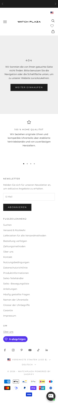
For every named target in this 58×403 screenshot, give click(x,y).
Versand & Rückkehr (14, 230)
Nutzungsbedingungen (16, 262)
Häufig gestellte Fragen (16, 294)
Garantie (8, 310)
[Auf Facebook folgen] (4, 350)
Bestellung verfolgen (15, 241)
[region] (29, 139)
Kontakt (7, 257)
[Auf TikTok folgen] (38, 350)
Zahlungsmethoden (14, 246)
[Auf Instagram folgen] (13, 350)
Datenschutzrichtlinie (15, 267)
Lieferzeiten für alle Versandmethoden (24, 235)
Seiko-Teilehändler (13, 278)
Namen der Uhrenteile (15, 299)
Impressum (9, 315)
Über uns (8, 251)
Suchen (7, 224)
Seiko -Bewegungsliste (16, 283)
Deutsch (27, 364)
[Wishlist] (52, 26)
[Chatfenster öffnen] (50, 396)
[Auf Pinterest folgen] (21, 350)
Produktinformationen (16, 273)
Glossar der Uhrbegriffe (16, 305)
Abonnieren (17, 207)
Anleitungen (10, 288)
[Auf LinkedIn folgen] (46, 350)
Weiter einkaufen (29, 87)
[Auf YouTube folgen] (30, 350)
